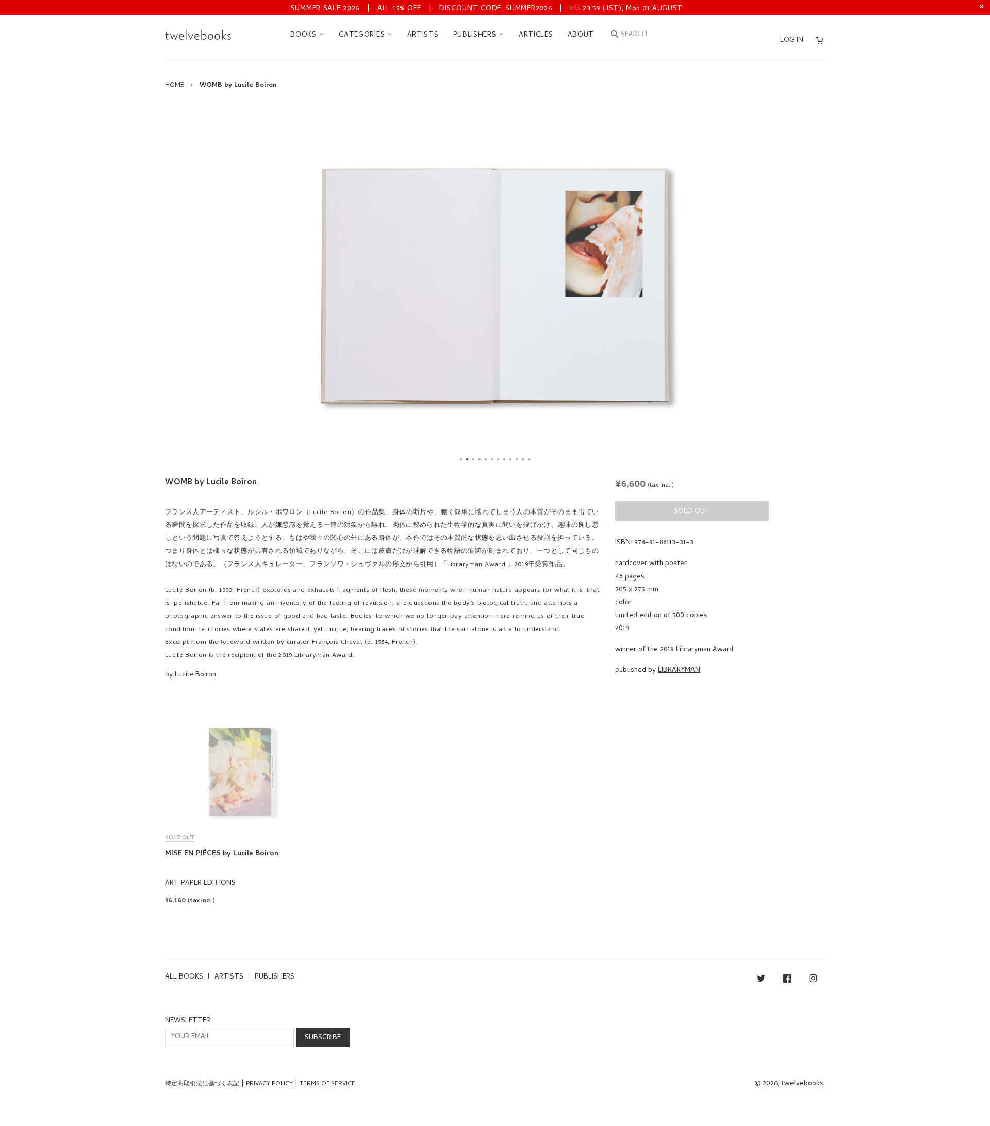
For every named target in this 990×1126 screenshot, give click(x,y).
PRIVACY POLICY (269, 1084)
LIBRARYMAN (679, 670)
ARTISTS (423, 35)
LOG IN (791, 40)
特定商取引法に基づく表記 (202, 1084)
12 (529, 459)
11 (523, 459)
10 (517, 459)
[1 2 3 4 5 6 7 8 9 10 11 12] (495, 285)
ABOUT (581, 35)
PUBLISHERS (476, 35)
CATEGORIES (363, 35)
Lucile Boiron (195, 675)
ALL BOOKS (184, 977)
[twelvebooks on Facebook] (787, 980)
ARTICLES (536, 35)
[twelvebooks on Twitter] (761, 980)
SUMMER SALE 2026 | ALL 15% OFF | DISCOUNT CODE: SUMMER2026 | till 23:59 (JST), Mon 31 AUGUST (487, 9)
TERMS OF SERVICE (327, 1084)
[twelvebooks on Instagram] (813, 980)
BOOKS (304, 35)
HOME (174, 85)
